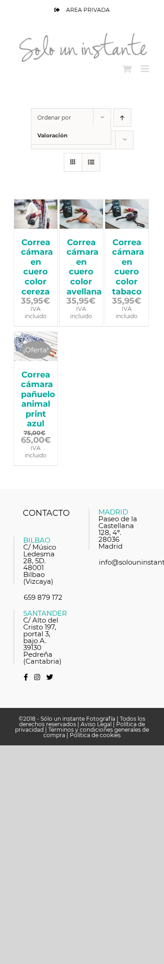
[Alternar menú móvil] (145, 68)
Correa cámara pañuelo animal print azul (38, 399)
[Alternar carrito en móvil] (127, 68)
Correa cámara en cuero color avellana (84, 267)
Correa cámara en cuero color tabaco (128, 267)
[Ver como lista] (91, 162)
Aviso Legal (96, 724)
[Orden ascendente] (122, 117)
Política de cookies (95, 735)
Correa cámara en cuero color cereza (37, 267)
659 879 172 (43, 597)
